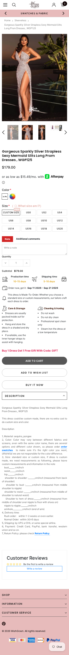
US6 (11, 220)
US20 (60, 228)
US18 (44, 228)
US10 (44, 220)
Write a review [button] (34, 568)
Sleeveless (20, 20)
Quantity (6, 256)
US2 (44, 212)
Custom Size (11, 212)
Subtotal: (7, 271)
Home (7, 20)
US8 (28, 220)
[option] (34, 13)
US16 (28, 228)
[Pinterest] (4, 623)
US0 (28, 212)
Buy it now (35, 384)
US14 (11, 228)
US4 (59, 212)
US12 (60, 220)
